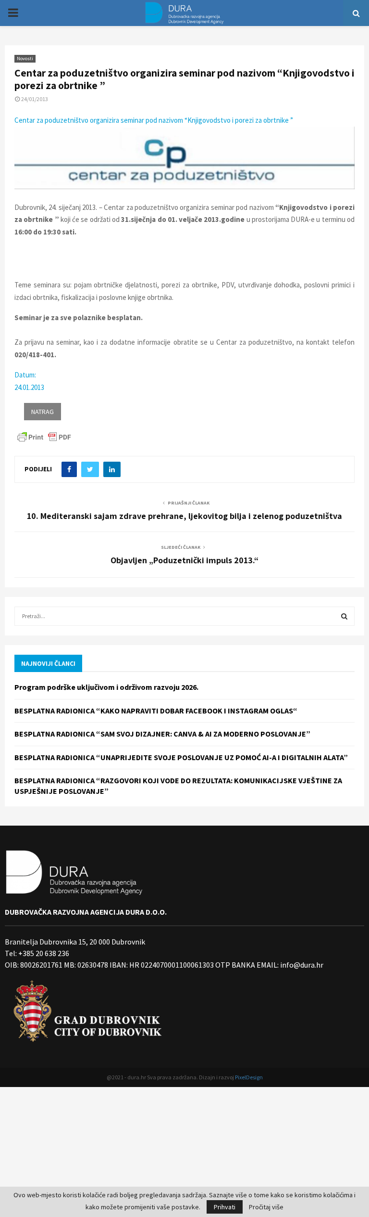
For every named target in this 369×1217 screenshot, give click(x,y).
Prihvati (224, 1207)
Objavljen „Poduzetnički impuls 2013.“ (184, 560)
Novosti (25, 58)
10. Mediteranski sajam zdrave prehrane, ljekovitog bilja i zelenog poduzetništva (184, 515)
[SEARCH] (344, 616)
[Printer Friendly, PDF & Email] (44, 436)
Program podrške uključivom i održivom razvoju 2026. (106, 687)
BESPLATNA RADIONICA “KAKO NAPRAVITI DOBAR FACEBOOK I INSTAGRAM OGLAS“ (155, 710)
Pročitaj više (266, 1207)
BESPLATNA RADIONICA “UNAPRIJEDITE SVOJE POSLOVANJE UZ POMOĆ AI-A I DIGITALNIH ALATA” (181, 757)
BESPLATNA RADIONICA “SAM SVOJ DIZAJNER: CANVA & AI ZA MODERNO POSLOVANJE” (162, 733)
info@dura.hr (301, 965)
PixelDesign (249, 1077)
